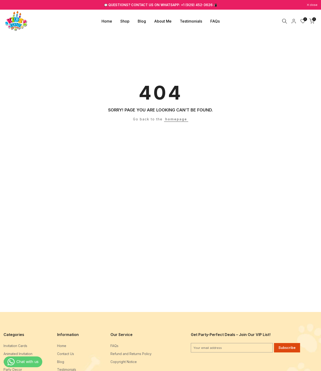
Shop (124, 21)
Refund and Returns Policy (131, 354)
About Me (163, 21)
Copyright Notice (123, 362)
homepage (176, 119)
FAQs (215, 21)
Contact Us (65, 354)
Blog (142, 21)
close (10, 5)
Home (107, 21)
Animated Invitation (18, 354)
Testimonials (191, 21)
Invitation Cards (15, 346)
